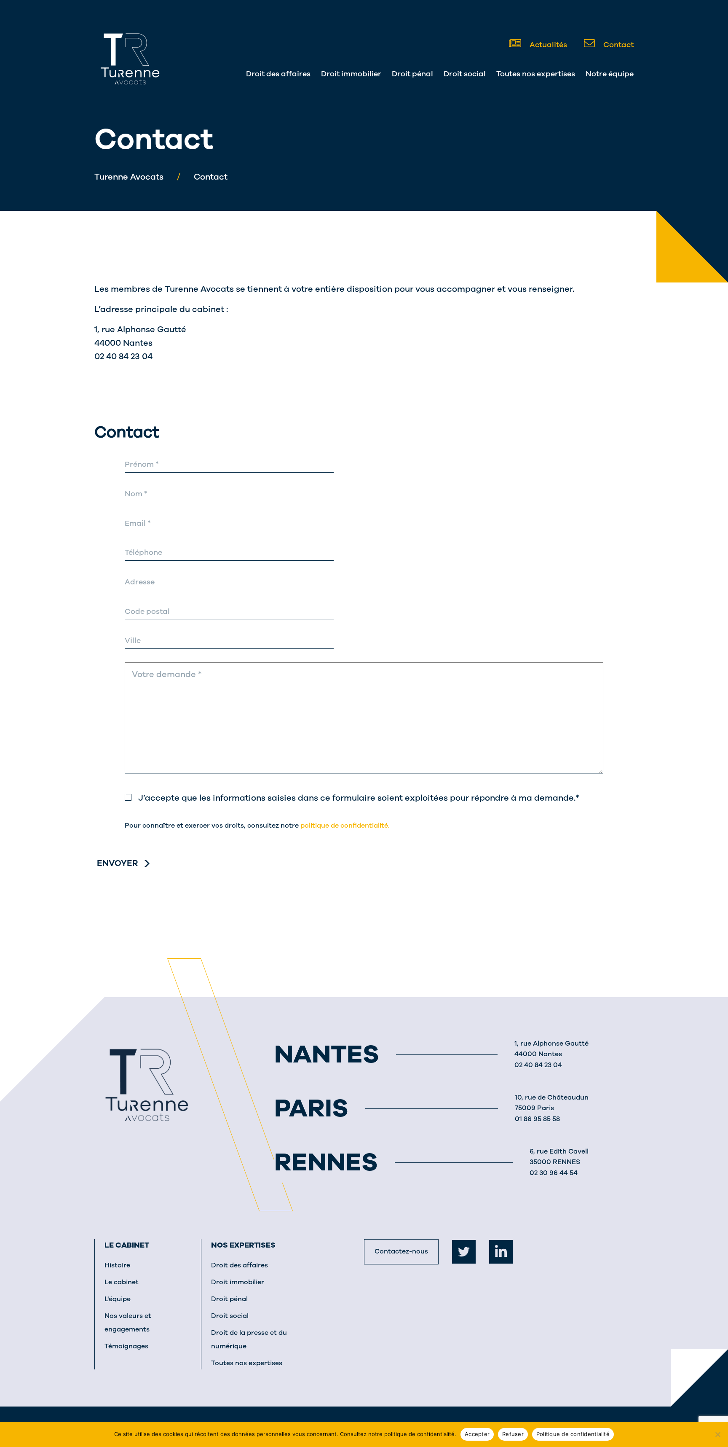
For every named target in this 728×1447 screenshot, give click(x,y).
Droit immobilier (351, 74)
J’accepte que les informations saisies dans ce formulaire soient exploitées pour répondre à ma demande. (358, 798)
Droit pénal (412, 74)
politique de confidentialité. (345, 825)
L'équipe (117, 1299)
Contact (618, 45)
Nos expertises (243, 1245)
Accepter (477, 1434)
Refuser (513, 1434)
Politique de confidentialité (573, 1434)
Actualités (547, 45)
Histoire (117, 1265)
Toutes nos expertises (535, 74)
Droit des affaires (278, 74)
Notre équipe (610, 74)
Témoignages (126, 1346)
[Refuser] (717, 1434)
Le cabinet (126, 1245)
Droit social (465, 74)
